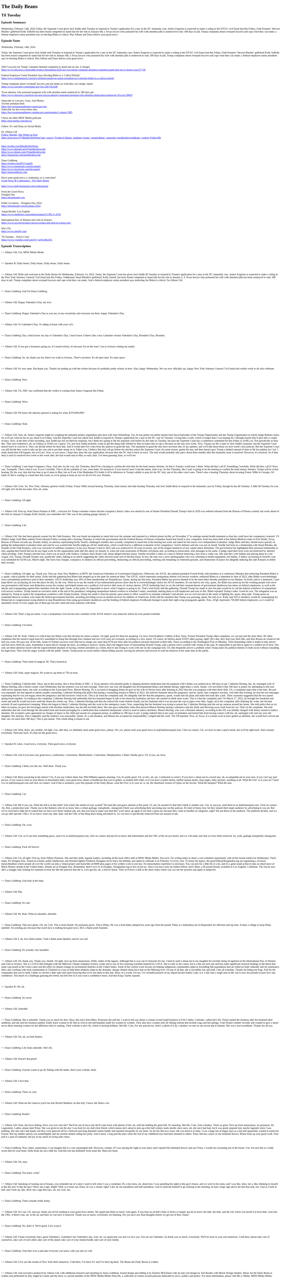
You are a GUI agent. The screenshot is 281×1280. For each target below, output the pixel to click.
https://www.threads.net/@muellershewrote (23, 149)
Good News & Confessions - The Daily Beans (25, 180)
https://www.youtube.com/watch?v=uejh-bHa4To (26, 239)
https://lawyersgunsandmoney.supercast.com (24, 106)
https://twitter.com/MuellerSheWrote (19, 146)
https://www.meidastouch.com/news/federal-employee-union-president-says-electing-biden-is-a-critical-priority (57, 78)
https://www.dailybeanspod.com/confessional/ (24, 186)
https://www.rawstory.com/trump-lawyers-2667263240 (29, 86)
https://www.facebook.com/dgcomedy (20, 169)
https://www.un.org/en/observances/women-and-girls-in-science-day (36, 222)
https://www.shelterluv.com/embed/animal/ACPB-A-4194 (31, 214)
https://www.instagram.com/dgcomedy (21, 166)
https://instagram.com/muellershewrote (21, 155)
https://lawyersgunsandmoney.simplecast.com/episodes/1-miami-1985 (36, 112)
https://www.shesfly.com (14, 231)
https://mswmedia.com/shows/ (16, 120)
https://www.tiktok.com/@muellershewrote (23, 152)
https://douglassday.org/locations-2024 (20, 206)
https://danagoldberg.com (14, 172)
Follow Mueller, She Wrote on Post (19, 134)
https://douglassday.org (13, 197)
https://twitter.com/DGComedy (17, 163)
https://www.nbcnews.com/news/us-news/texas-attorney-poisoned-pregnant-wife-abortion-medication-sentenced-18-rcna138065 (67, 95)
